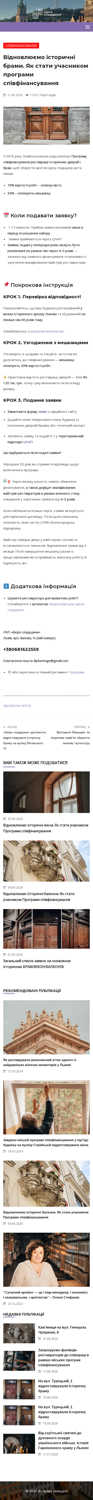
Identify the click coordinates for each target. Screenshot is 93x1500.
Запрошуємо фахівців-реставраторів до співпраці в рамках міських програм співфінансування (63, 1357)
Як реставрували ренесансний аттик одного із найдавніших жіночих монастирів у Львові (39, 1062)
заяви (42, 411)
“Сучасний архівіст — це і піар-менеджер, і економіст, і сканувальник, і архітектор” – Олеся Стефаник (45, 1294)
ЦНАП (28, 442)
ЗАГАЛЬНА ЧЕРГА (17, 705)
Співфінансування (21, 46)
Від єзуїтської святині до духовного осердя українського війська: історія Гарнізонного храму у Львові (63, 1440)
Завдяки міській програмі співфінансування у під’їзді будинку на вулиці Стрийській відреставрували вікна (45, 1142)
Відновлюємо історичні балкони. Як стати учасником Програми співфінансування (45, 1214)
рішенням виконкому (47, 331)
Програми (77, 672)
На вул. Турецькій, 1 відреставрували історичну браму (62, 1386)
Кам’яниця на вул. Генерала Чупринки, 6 (62, 1330)
